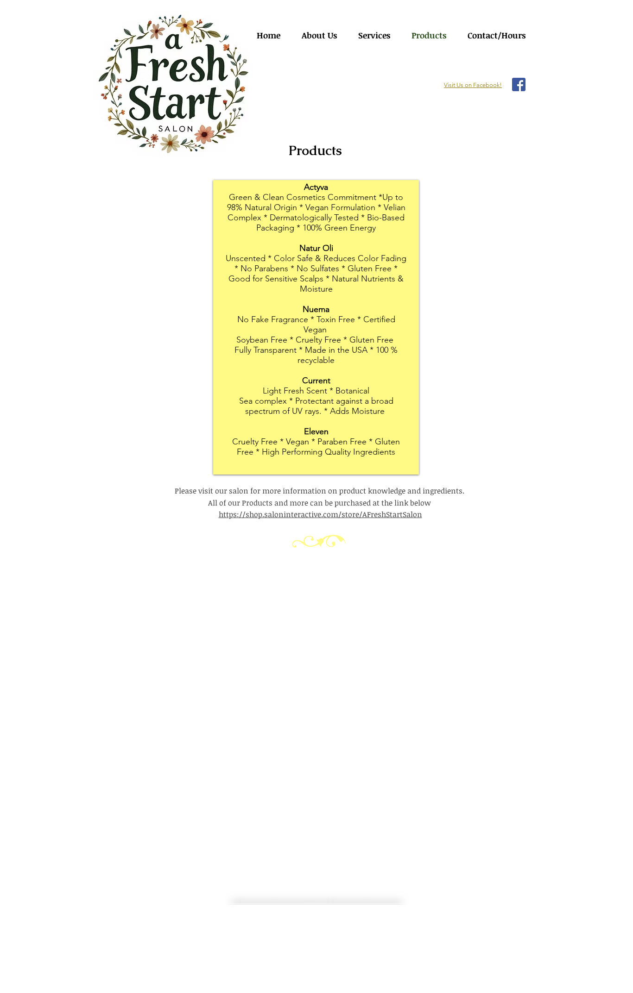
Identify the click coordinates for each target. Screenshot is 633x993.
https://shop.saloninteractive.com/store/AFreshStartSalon (320, 514)
